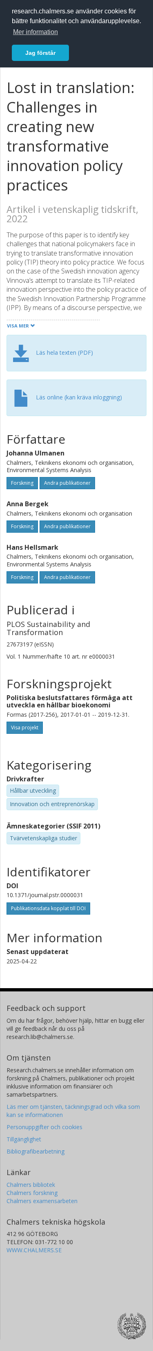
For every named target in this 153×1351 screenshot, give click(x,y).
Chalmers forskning (32, 1193)
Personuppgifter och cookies (44, 1127)
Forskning (22, 482)
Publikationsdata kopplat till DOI (48, 908)
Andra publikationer (67, 482)
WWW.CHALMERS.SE (34, 1250)
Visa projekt (24, 727)
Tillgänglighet (24, 1139)
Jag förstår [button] (40, 53)
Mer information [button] (35, 31)
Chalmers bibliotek (31, 1184)
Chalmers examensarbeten (42, 1201)
